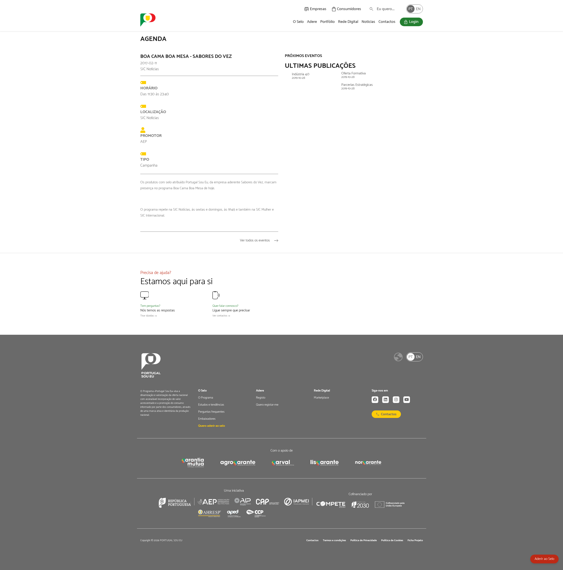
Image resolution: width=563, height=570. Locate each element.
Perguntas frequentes (211, 412)
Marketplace (321, 397)
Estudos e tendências (211, 404)
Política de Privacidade (363, 540)
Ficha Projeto (415, 540)
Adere (312, 21)
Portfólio (327, 21)
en (418, 9)
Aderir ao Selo (544, 559)
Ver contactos (220, 316)
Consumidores (349, 9)
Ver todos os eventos (255, 240)
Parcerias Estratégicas (357, 86)
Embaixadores (207, 419)
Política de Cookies (392, 540)
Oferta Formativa (353, 75)
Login (414, 21)
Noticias (368, 21)
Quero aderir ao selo (211, 426)
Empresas (318, 9)
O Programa (205, 397)
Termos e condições (334, 540)
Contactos (386, 21)
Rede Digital (348, 21)
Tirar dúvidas (147, 316)
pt (410, 9)
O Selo (298, 21)
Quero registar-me (267, 404)
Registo (260, 397)
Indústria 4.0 (300, 76)
